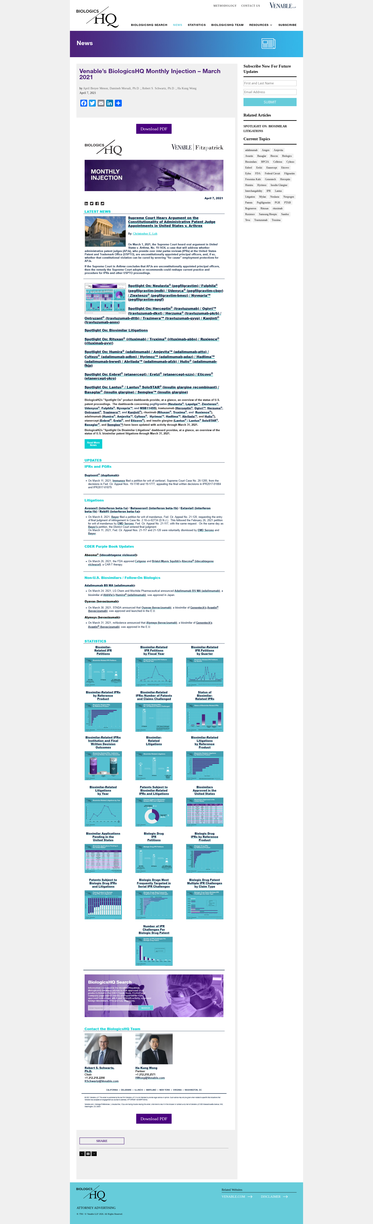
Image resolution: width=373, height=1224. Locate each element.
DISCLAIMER (271, 1196)
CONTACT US (250, 5)
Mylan (262, 196)
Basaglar (261, 156)
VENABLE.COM (233, 1196)
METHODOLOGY (225, 5)
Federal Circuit (272, 173)
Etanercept (271, 167)
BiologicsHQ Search (149, 25)
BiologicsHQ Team (227, 25)
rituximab (278, 208)
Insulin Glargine (279, 185)
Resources (259, 25)
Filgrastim (289, 173)
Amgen (265, 150)
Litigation (250, 196)
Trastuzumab (260, 220)
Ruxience (250, 214)
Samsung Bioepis (268, 214)
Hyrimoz (261, 185)
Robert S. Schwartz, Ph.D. (158, 88)
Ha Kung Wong (186, 88)
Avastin (249, 156)
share (101, 1141)
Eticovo (285, 167)
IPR (269, 190)
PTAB (287, 202)
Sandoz (285, 214)
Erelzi (259, 167)
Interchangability (253, 190)
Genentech (270, 179)
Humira (249, 185)
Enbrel (248, 167)
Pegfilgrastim (263, 202)
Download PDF (154, 128)
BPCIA (265, 161)
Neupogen (288, 196)
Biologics (287, 156)
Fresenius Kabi (253, 179)
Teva (247, 220)
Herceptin (285, 179)
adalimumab (251, 150)
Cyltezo (290, 161)
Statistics (197, 25)
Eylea (248, 173)
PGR (277, 202)
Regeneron (250, 208)
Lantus (278, 190)
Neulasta (274, 196)
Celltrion (277, 161)
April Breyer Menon (95, 88)
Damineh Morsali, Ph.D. (125, 88)
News (177, 25)
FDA (258, 173)
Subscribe (287, 25)
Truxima (276, 220)
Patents (249, 202)
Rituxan (265, 208)
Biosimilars (251, 161)
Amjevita (278, 150)
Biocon (274, 156)
